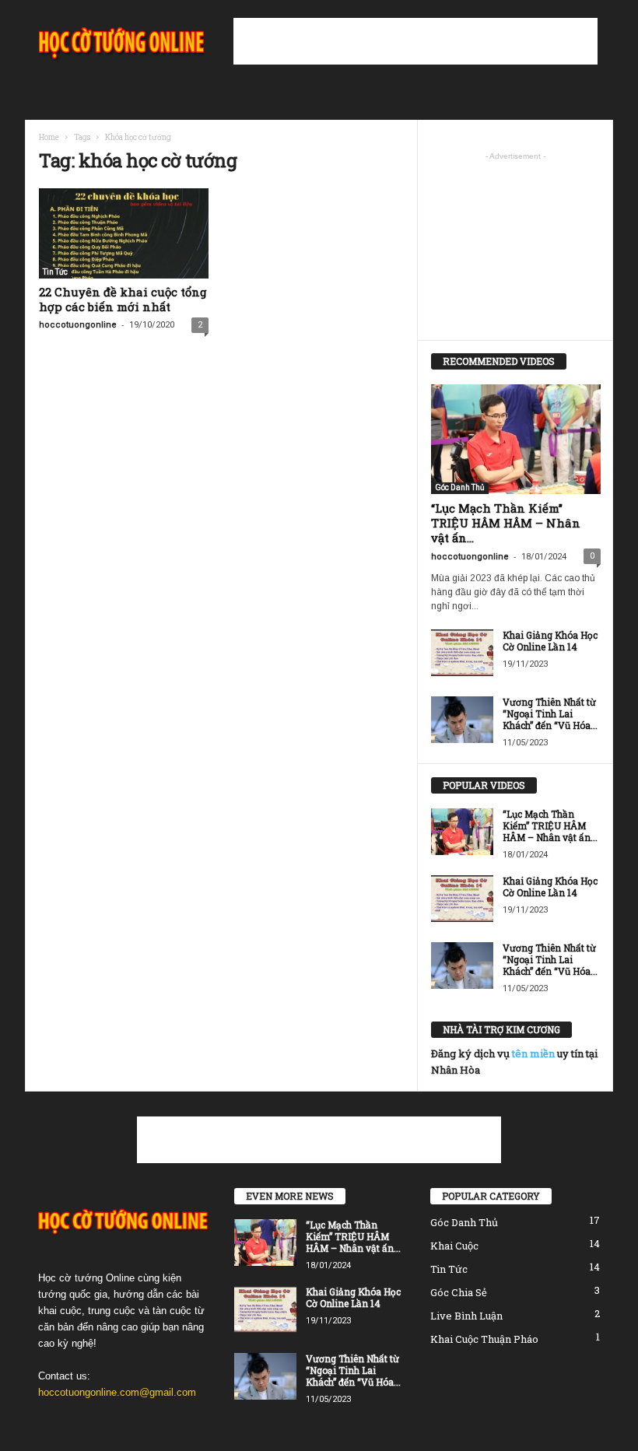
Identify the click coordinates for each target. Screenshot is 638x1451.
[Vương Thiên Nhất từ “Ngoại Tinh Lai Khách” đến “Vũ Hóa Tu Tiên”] (462, 719)
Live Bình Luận (466, 1316)
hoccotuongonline (78, 325)
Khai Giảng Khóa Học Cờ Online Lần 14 (550, 641)
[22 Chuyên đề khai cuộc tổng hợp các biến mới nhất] (124, 233)
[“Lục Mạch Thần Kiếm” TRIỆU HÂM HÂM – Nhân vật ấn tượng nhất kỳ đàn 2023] (516, 439)
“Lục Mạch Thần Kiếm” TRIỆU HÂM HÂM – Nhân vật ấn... (505, 522)
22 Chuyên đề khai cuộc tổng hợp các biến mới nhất (123, 299)
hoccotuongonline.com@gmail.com (117, 1392)
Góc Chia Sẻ (458, 1292)
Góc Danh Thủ (460, 487)
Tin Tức (55, 272)
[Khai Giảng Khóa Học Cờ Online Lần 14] (462, 652)
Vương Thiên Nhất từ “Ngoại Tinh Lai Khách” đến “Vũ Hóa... (550, 713)
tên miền (533, 1053)
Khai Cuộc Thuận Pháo (484, 1339)
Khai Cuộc (454, 1246)
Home (49, 137)
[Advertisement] (415, 41)
